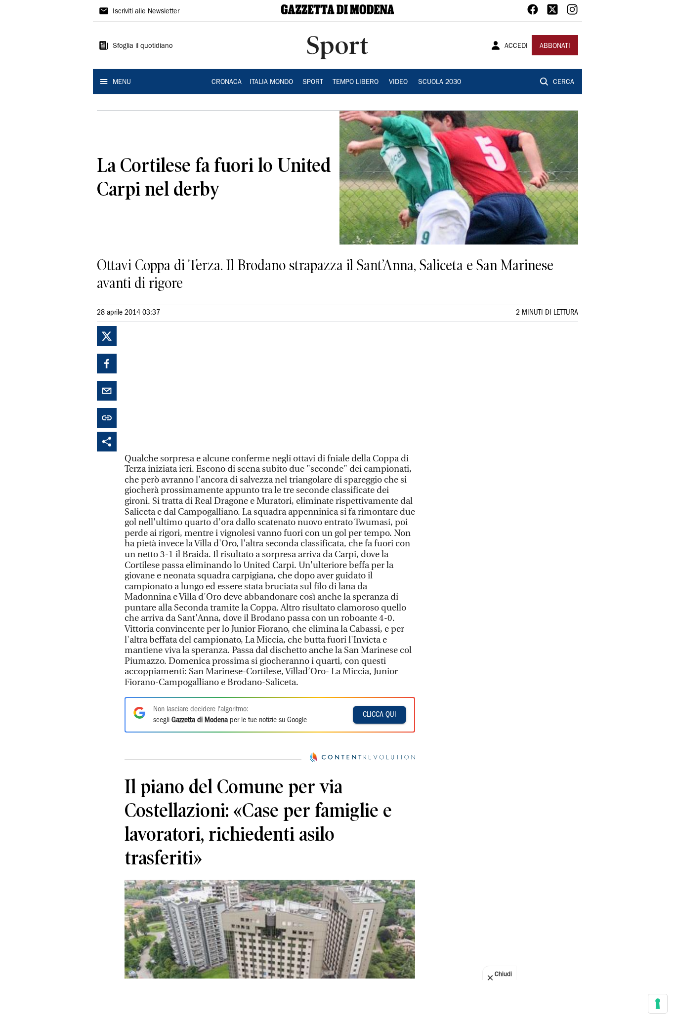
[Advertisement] (199, 387)
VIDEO (398, 82)
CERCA (563, 82)
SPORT (312, 82)
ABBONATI (555, 46)
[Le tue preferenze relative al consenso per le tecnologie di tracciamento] (657, 1003)
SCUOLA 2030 (439, 82)
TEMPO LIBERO (356, 82)
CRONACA (226, 82)
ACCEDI (516, 46)
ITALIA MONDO (271, 82)
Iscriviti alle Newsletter (146, 11)
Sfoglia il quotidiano (143, 46)
